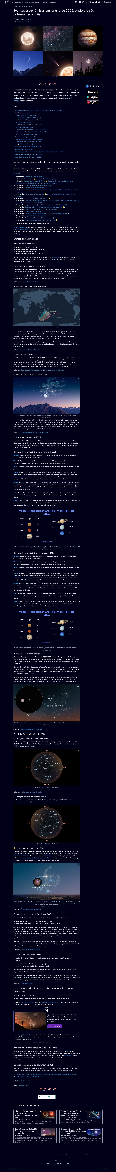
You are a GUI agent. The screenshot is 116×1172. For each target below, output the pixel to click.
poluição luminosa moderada (22, 229)
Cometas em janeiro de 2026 (24, 149)
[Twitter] (86, 2)
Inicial (15, 6)
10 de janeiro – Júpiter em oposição (27, 134)
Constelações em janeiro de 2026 (25, 137)
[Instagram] (83, 2)
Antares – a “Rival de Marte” (30, 350)
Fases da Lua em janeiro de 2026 (26, 115)
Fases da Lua (55, 257)
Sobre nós (80, 1155)
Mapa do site (38, 1169)
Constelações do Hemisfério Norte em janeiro (30, 139)
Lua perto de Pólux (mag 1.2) (57, 181)
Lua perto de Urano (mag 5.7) (59, 213)
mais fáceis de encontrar (21, 856)
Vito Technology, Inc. (58, 76)
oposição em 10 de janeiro (21, 477)
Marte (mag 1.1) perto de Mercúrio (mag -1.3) (64, 200)
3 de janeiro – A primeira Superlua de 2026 (29, 117)
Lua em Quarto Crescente (33, 211)
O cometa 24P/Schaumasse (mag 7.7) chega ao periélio (41, 189)
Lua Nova (28, 200)
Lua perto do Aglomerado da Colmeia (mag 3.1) (38, 185)
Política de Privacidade (10, 1169)
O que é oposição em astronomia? (31, 729)
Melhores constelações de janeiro (31, 792)
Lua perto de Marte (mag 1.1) (40, 200)
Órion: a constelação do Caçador (31, 909)
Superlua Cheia (29, 179)
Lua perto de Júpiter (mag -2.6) (46, 179)
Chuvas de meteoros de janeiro (54, 370)
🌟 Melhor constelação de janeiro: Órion (28, 144)
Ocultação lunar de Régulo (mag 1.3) (35, 187)
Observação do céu (24, 22)
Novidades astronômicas (26, 6)
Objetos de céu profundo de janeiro (32, 370)
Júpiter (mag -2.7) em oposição (34, 194)
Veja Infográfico (55, 1026)
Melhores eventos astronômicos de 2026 (28, 1074)
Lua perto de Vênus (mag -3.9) (34, 205)
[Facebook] (80, 2)
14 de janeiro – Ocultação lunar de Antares (29, 120)
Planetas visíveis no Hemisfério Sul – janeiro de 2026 (32, 132)
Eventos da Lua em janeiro (23, 113)
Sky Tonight (17, 173)
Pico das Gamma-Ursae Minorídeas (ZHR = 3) (30, 203)
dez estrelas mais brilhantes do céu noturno (37, 858)
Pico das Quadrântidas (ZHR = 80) (34, 181)
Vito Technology (47, 726)
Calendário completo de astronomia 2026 (28, 157)
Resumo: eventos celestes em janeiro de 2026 (29, 154)
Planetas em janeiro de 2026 (24, 127)
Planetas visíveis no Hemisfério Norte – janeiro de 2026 (32, 129)
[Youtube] (93, 2)
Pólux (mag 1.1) (50, 220)
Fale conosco (90, 1155)
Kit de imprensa (29, 1169)
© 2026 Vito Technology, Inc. (104, 1169)
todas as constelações (27, 1002)
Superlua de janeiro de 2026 (30, 281)
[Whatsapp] (54, 85)
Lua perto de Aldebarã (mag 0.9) (34, 176)
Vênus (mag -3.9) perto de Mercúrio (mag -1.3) (39, 218)
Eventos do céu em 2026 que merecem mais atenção (59, 1074)
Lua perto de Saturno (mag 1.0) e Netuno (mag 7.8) (41, 209)
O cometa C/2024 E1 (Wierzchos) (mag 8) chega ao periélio (43, 207)
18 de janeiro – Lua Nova (24, 122)
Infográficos (59, 1155)
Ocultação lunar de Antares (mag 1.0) (36, 198)
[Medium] (90, 2)
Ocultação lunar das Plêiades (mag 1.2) (37, 213)
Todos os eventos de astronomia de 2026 (28, 1076)
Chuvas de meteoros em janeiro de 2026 (28, 146)
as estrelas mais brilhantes (49, 1002)
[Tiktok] (96, 2)
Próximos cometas (27, 983)
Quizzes (50, 1155)
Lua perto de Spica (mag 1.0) (56, 194)
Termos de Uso (20, 1169)
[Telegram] (49, 85)
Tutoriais (42, 1155)
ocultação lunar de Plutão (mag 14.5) (55, 205)
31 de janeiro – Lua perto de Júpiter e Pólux (29, 124)
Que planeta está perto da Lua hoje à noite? (34, 432)
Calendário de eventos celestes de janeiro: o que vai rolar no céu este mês (38, 110)
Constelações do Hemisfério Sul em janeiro (29, 141)
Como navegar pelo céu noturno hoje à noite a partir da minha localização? (39, 152)
